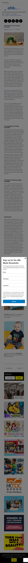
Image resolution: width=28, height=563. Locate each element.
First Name (6, 278)
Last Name (5, 285)
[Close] (25, 258)
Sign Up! (14, 301)
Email (4, 272)
